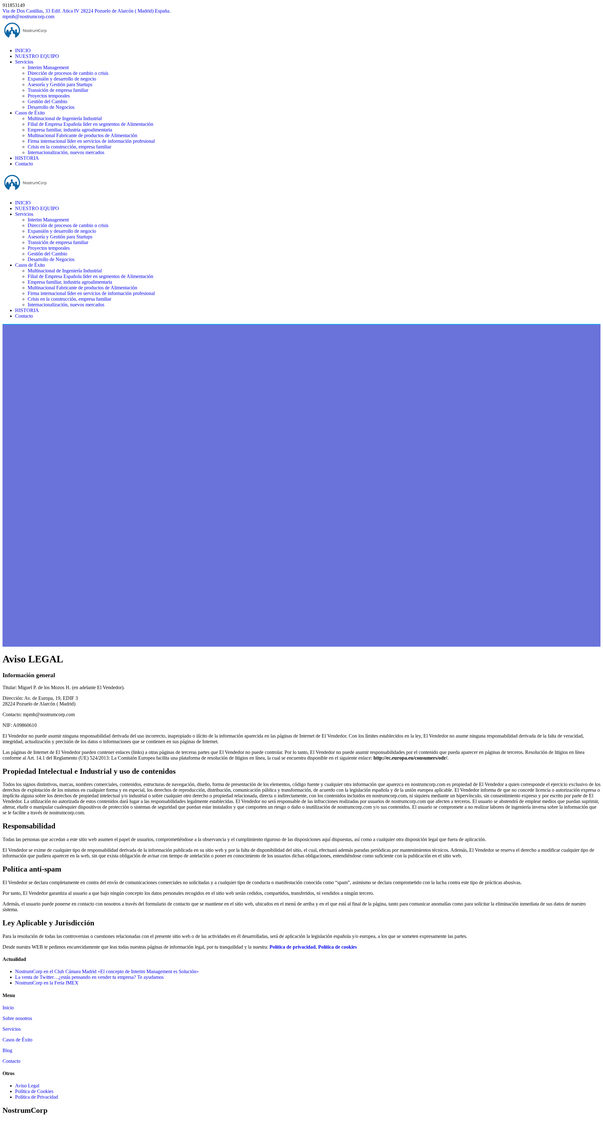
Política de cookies (337, 947)
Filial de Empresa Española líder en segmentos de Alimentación (90, 124)
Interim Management (48, 67)
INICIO (23, 50)
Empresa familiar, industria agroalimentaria (70, 129)
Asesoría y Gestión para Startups (60, 84)
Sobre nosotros (17, 1018)
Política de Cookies (34, 1091)
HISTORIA (27, 158)
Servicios (24, 61)
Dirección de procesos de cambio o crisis (68, 73)
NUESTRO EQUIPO (37, 56)
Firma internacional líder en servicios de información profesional (91, 141)
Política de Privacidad (36, 1097)
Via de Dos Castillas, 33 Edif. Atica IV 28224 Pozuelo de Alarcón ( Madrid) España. (87, 11)
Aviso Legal (27, 1085)
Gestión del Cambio (47, 101)
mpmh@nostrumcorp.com (28, 16)
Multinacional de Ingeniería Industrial (65, 118)
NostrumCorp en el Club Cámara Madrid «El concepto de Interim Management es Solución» (107, 971)
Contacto (24, 163)
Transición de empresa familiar (58, 90)
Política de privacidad (292, 947)
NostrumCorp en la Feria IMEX (47, 982)
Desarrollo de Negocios (51, 107)
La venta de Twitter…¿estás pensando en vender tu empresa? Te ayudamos (89, 977)
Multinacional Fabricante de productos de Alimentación (82, 135)
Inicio (8, 1007)
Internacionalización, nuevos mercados (66, 152)
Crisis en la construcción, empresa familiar (69, 146)
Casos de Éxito (30, 112)
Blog (7, 1050)
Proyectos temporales (49, 95)
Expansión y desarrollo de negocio (62, 78)
